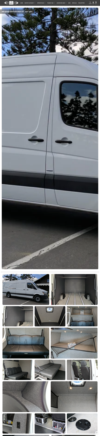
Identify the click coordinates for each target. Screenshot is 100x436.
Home (21, 3)
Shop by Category (29, 3)
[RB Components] (11, 3)
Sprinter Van (40, 3)
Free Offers (81, 3)
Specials (74, 3)
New (69, 3)
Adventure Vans (61, 3)
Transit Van (50, 3)
